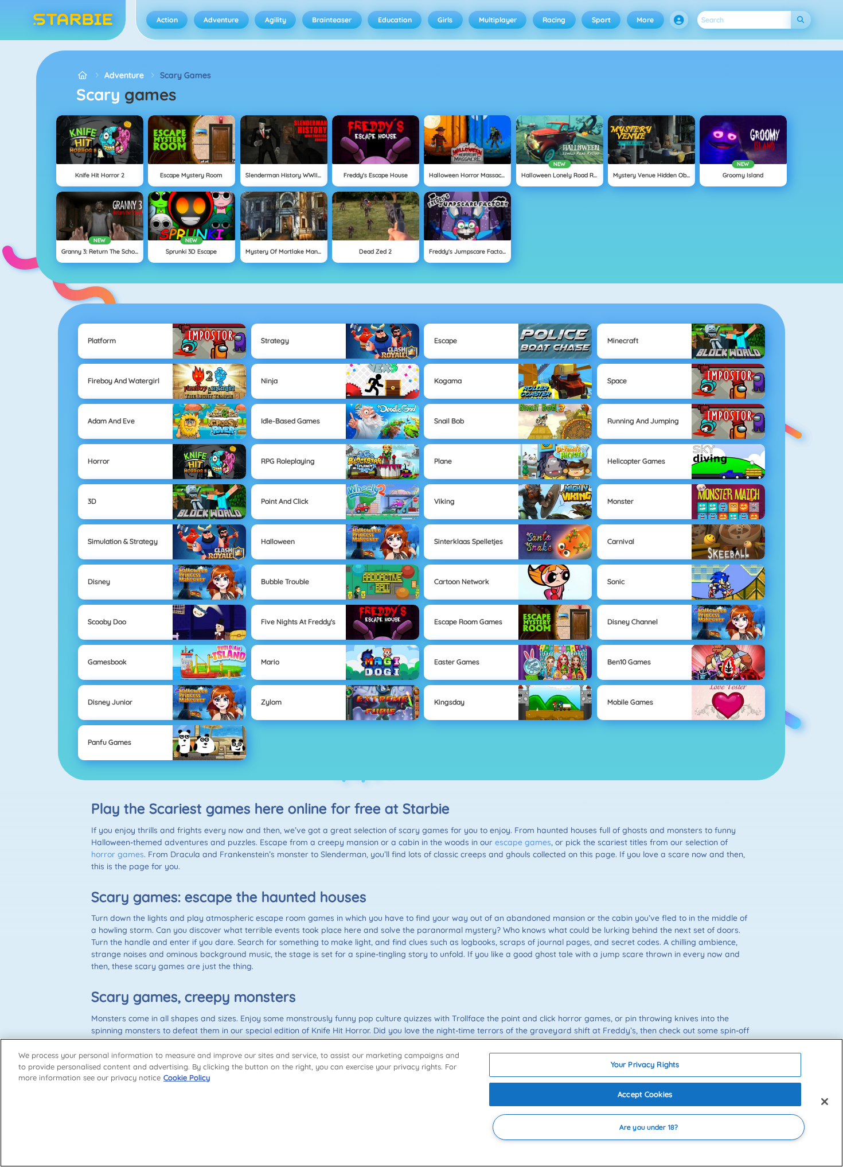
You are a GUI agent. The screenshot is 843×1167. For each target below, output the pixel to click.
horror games (117, 854)
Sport (601, 19)
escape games (523, 842)
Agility (275, 19)
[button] (679, 20)
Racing (554, 19)
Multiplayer (498, 19)
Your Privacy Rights (645, 1064)
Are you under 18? (648, 1127)
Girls (445, 19)
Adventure (221, 19)
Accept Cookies (645, 1094)
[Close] (824, 1101)
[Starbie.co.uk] (82, 75)
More (645, 19)
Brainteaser (332, 19)
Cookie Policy (186, 1077)
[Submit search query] (801, 20)
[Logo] (73, 20)
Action (167, 19)
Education (395, 19)
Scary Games (185, 75)
